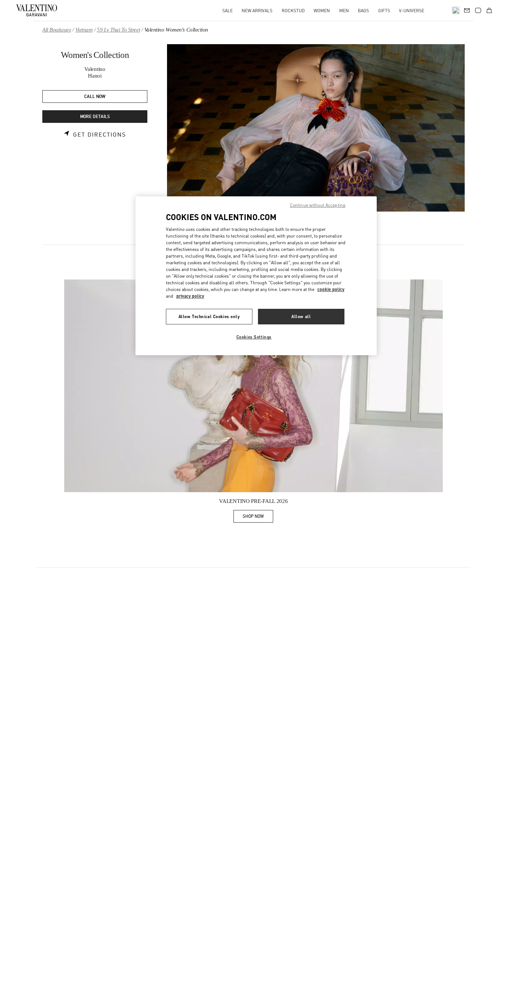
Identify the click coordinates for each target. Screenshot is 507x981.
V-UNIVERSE (411, 10)
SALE (227, 10)
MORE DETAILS (95, 117)
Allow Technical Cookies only (209, 316)
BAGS (363, 10)
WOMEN (322, 10)
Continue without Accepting (318, 205)
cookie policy (330, 289)
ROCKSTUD (293, 10)
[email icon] (467, 9)
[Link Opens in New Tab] (253, 386)
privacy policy (190, 296)
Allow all (301, 316)
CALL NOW (94, 96)
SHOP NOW (258, 517)
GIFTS (384, 10)
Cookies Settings (254, 337)
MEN (344, 10)
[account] (478, 10)
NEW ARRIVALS (257, 10)
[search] (455, 10)
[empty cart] (489, 10)
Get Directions (99, 134)
